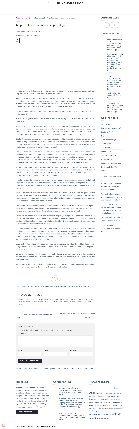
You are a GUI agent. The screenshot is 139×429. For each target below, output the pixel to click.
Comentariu (22, 333)
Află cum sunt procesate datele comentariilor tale (74, 369)
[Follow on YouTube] (117, 24)
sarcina (107, 408)
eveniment (96, 402)
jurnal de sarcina (98, 405)
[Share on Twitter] (55, 279)
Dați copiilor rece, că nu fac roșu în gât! (112, 228)
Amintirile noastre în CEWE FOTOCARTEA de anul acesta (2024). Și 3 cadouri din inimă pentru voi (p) (115, 45)
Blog (30, 18)
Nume (20, 350)
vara (96, 414)
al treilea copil (39, 18)
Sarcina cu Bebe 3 (108, 167)
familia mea (104, 402)
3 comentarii (113, 99)
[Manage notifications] (3, 425)
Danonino (92, 399)
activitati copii (92, 389)
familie (114, 402)
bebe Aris (103, 393)
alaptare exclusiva (107, 389)
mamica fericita (112, 405)
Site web (73, 350)
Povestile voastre (107, 155)
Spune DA (104, 171)
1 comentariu (113, 72)
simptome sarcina (118, 408)
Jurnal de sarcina (107, 140)
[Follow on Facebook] (106, 24)
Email (46, 350)
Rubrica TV (105, 159)
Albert (32, 286)
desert (99, 399)
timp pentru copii (43, 286)
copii (108, 396)
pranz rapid (101, 408)
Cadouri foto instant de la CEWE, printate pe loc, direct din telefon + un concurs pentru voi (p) (115, 108)
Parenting (19, 22)
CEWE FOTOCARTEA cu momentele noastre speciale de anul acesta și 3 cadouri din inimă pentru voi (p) (114, 83)
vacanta (92, 414)
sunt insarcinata (113, 411)
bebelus (109, 393)
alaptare (99, 389)
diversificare (105, 399)
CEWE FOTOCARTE (118, 393)
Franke (119, 402)
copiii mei (112, 396)
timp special (52, 286)
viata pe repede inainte (82, 286)
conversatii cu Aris (102, 396)
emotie (91, 402)
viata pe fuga (71, 286)
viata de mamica (61, 286)
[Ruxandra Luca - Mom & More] (69, 6)
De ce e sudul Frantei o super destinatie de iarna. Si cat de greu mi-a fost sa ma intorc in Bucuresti (112, 209)
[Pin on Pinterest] (59, 279)
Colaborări (105, 132)
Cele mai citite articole (109, 128)
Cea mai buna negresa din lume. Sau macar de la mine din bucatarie (112, 186)
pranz (97, 408)
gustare (91, 405)
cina (90, 396)
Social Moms (92, 410)
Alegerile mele (106, 124)
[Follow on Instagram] (112, 24)
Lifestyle (104, 144)
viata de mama (104, 414)
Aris (36, 286)
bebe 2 (97, 393)
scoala (111, 408)
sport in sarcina (103, 411)
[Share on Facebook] (51, 279)
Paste (93, 408)
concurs (94, 396)
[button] (17, 6)
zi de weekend (103, 418)
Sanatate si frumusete (109, 163)
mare (118, 405)
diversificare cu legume (115, 399)
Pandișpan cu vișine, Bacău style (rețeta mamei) (114, 95)
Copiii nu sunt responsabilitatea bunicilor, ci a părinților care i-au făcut (111, 197)
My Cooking (105, 147)
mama (105, 405)
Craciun (118, 396)
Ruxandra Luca (37, 31)
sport (97, 411)
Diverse (103, 136)
